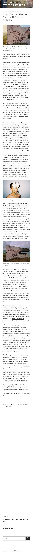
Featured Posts (11, 404)
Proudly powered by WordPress (12, 551)
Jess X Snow (19, 11)
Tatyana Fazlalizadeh (9, 378)
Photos (8, 406)
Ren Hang (6, 157)
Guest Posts (23, 404)
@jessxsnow (15, 54)
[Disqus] (16, 434)
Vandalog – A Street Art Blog (14, 3)
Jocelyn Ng (9, 357)
